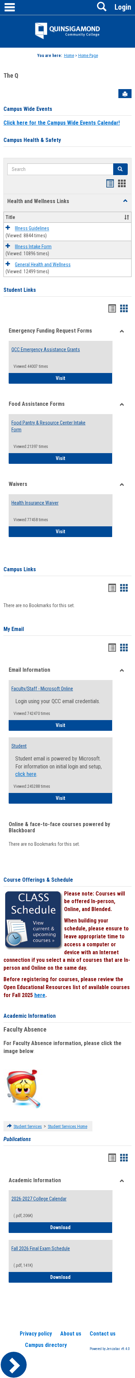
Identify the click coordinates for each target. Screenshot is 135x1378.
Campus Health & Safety (32, 140)
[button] (125, 201)
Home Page (88, 55)
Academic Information (29, 1016)
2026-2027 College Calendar (38, 1199)
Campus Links (19, 569)
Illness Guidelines (32, 228)
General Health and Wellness (43, 264)
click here (25, 774)
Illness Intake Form (33, 246)
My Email (13, 629)
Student (19, 746)
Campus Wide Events (27, 109)
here (39, 995)
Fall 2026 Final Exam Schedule (40, 1248)
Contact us (103, 1333)
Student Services (28, 1126)
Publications (17, 1139)
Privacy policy (36, 1333)
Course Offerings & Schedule (38, 880)
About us (70, 1333)
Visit (84, 378)
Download (81, 1227)
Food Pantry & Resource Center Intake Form (48, 426)
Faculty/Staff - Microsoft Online (42, 688)
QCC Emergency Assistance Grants (45, 349)
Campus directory (46, 1345)
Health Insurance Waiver (34, 503)
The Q (10, 75)
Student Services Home (67, 1126)
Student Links (19, 290)
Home (69, 55)
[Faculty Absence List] (23, 1088)
